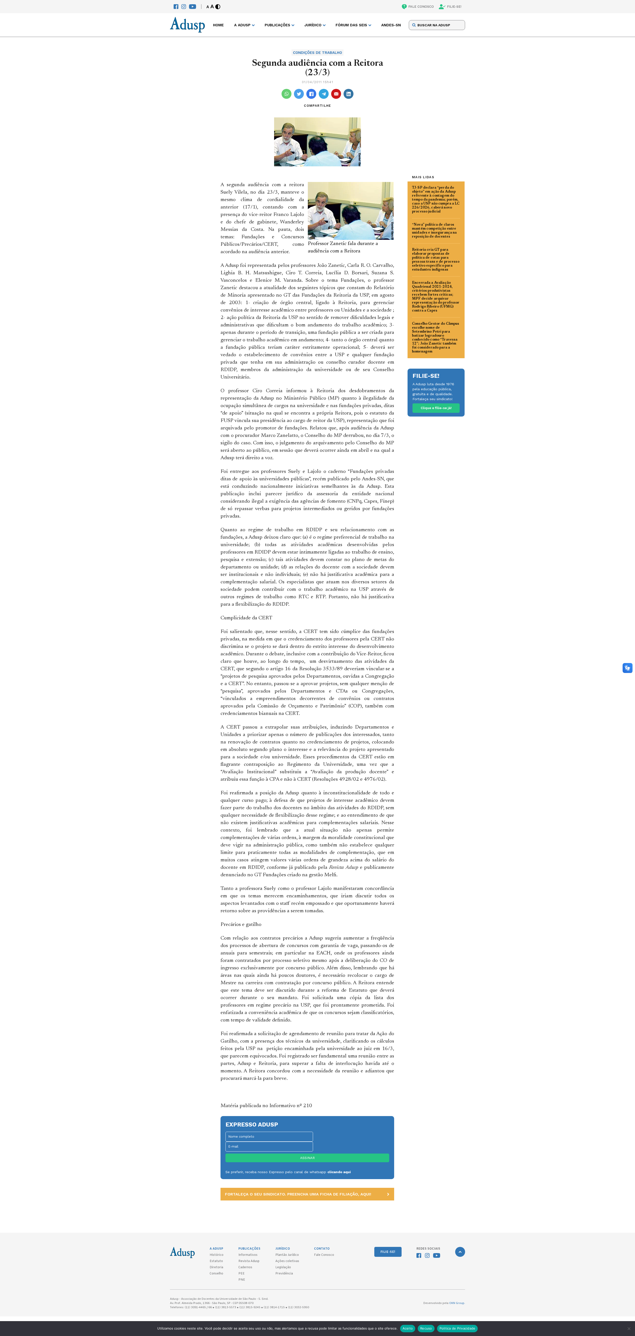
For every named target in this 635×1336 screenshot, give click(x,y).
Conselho (216, 1274)
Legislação (283, 1267)
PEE (241, 1274)
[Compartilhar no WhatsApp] (286, 94)
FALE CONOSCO (421, 6)
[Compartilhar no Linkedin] (348, 94)
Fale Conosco (324, 1255)
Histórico (216, 1255)
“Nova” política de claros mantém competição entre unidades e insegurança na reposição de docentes (434, 231)
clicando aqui (339, 1172)
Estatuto (216, 1261)
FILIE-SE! (454, 6)
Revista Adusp (248, 1261)
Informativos (247, 1255)
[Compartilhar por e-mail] (336, 94)
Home (218, 25)
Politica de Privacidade (458, 1328)
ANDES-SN (391, 25)
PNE (241, 1280)
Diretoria (216, 1267)
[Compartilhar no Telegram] (324, 94)
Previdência (284, 1274)
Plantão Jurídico (287, 1255)
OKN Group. (457, 1303)
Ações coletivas (287, 1261)
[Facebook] (176, 6)
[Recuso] (628, 1328)
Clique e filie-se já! (436, 408)
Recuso (426, 1328)
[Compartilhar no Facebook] (311, 94)
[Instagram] (183, 6)
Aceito (408, 1328)
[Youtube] (192, 6)
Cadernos (245, 1267)
